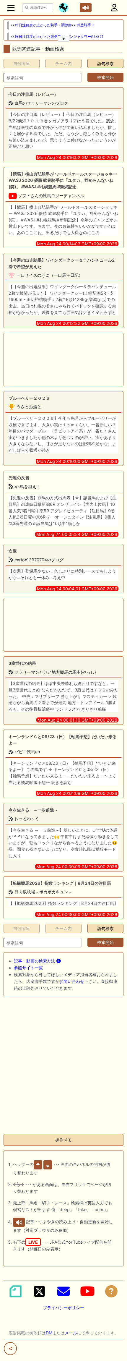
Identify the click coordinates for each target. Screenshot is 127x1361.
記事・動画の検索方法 (35, 960)
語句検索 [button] (105, 63)
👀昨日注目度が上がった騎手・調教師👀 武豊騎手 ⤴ (52, 25)
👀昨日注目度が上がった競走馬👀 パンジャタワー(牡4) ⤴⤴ (57, 37)
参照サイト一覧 (28, 967)
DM (49, 1332)
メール (71, 1332)
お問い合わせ (71, 981)
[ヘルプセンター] (111, 1291)
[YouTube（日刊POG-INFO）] (87, 1291)
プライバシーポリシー (63, 1307)
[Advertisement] (63, 360)
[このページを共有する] (10, 1348)
